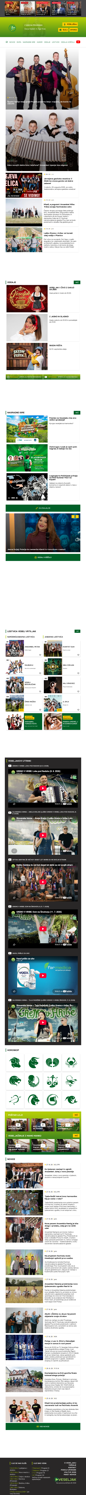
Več (77, 282)
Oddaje (47, 42)
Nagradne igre (29, 42)
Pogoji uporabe (68, 1470)
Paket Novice (70, 1474)
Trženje (72, 1465)
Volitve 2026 (70, 1472)
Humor (39, 42)
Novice (12, 42)
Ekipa (19, 42)
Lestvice (55, 42)
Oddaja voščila (67, 42)
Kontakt (72, 1467)
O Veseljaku (70, 1463)
